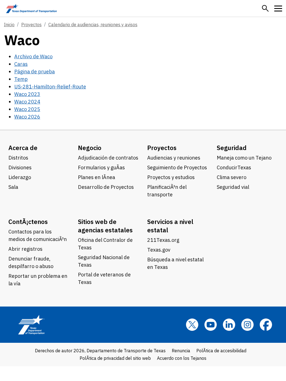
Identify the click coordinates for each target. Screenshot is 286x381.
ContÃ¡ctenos (28, 222)
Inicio (9, 24)
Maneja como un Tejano (244, 158)
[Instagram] (247, 325)
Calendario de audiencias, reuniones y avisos (92, 24)
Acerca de (22, 148)
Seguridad (232, 148)
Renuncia (181, 350)
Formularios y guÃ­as (101, 167)
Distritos (18, 158)
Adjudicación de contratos (108, 158)
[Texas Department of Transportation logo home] (31, 8)
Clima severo (231, 177)
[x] (192, 325)
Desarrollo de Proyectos (106, 187)
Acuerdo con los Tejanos (181, 358)
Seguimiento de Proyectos (177, 167)
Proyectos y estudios (171, 177)
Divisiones (20, 167)
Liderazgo (19, 177)
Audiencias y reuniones (173, 158)
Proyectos (31, 24)
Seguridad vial (233, 187)
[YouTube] (210, 325)
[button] (265, 8)
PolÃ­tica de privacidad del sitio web (115, 358)
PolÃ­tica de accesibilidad (221, 350)
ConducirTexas (234, 167)
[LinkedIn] (229, 325)
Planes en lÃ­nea (96, 177)
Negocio (89, 148)
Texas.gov (158, 250)
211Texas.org (163, 240)
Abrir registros (25, 249)
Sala (13, 187)
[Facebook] (266, 325)
